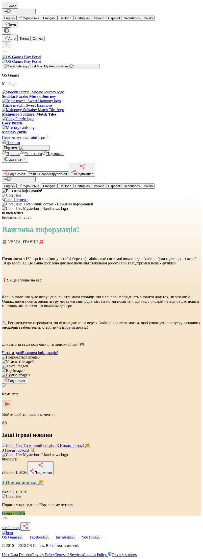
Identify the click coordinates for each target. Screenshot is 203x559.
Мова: (15, 160)
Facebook (37, 537)
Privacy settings (124, 555)
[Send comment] (7, 404)
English (9, 18)
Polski (148, 18)
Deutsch (65, 18)
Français (49, 18)
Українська (31, 18)
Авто (12, 38)
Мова (12, 6)
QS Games (10, 537)
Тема (12, 25)
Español (114, 18)
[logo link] (7, 533)
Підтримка (55, 154)
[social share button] (25, 526)
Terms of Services (69, 555)
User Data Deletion (17, 555)
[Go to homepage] (101, 59)
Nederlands (132, 18)
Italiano (99, 18)
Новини (13, 143)
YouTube (89, 537)
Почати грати (13, 513)
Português (82, 18)
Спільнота (33, 154)
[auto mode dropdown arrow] (6, 31)
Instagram (63, 537)
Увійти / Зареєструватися (48, 174)
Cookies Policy (95, 555)
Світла (38, 38)
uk (5, 11)
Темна (24, 38)
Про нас (13, 154)
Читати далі (30, 353)
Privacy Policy (43, 555)
